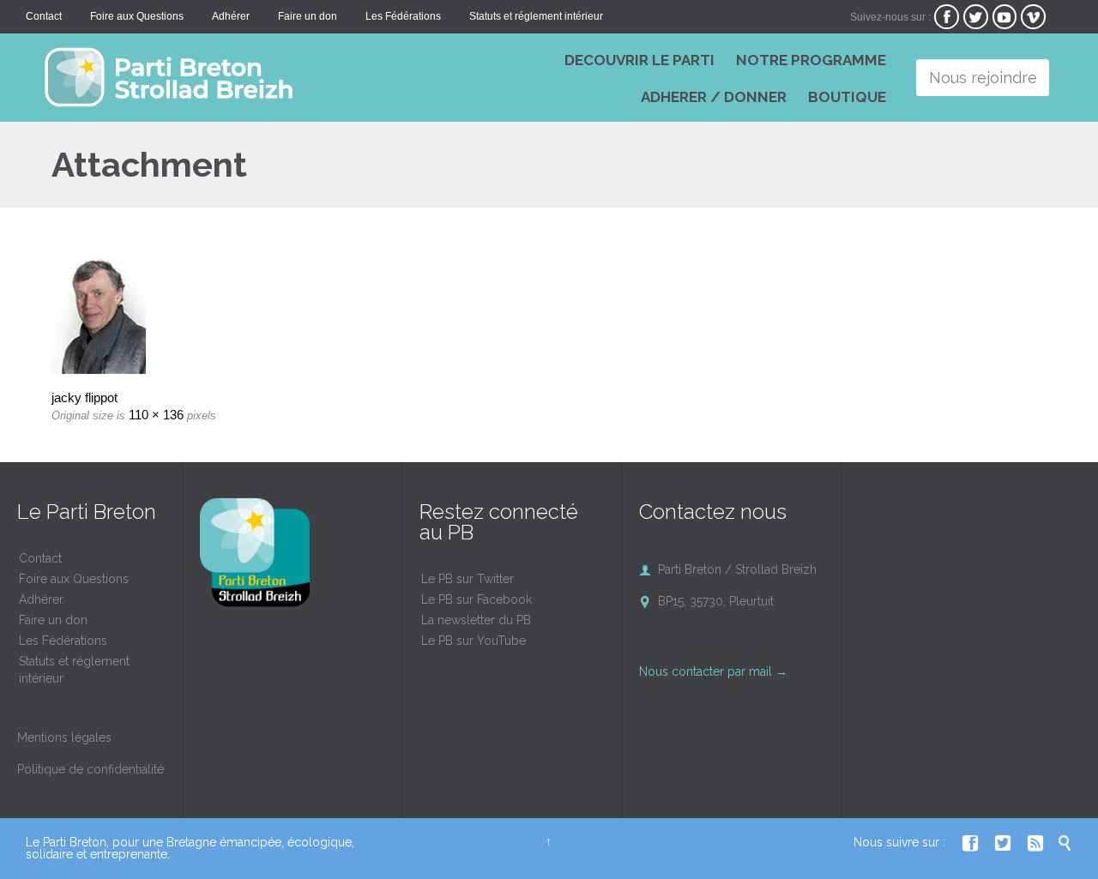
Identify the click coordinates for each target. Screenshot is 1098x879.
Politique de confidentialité (90, 769)
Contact (40, 558)
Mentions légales (64, 737)
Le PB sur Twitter (467, 579)
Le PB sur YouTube (473, 640)
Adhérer (41, 599)
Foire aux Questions (74, 579)
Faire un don (53, 620)
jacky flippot (84, 397)
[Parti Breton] (283, 77)
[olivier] (549, 315)
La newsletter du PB (476, 620)
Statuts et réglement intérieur (74, 669)
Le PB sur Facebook (476, 599)
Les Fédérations (63, 640)
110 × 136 (156, 414)
